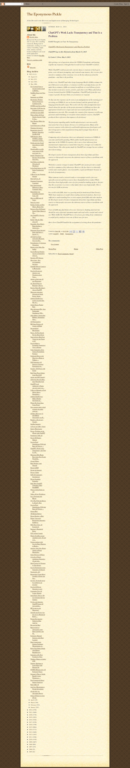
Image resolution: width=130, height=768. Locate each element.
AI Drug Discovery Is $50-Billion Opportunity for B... (37, 415)
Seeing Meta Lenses (36, 429)
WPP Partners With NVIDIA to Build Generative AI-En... (37, 138)
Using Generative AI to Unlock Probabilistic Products (37, 352)
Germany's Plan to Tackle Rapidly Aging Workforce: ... (37, 676)
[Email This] (70, 231)
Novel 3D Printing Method (35, 439)
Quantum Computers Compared (36, 182)
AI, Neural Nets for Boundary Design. (36, 284)
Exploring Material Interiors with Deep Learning (37, 638)
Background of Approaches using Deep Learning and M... (37, 630)
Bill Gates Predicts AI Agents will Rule (36, 325)
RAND (62, 234)
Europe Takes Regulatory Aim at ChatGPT (37, 289)
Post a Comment (55, 244)
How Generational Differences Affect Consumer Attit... (36, 187)
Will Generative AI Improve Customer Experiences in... (36, 364)
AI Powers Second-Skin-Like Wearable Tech (37, 380)
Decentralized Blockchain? (35, 329)
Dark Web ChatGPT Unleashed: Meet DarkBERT (36, 485)
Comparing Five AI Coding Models (36, 592)
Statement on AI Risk (36, 97)
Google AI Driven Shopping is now (36, 588)
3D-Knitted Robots (36, 514)
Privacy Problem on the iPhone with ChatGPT (37, 432)
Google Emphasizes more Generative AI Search (37, 569)
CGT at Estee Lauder (36, 533)
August (33, 77)
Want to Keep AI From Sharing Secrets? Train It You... (37, 117)
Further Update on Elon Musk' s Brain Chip (37, 206)
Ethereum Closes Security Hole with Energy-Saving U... (37, 232)
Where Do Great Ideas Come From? (37, 404)
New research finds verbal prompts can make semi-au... (38, 409)
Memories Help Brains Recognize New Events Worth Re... (38, 457)
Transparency (69, 234)
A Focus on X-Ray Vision (37, 426)
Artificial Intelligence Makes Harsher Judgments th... (36, 398)
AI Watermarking (35, 322)
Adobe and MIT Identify (37, 377)
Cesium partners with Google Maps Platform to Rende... (38, 544)
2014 (30, 729)
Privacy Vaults (34, 472)
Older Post (99, 249)
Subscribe (33, 67)
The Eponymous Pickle (44, 13)
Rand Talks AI (34, 685)
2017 (30, 722)
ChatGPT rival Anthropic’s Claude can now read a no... (37, 386)
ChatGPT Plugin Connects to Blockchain (38, 267)
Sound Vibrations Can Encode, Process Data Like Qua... (37, 157)
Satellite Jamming (35, 424)
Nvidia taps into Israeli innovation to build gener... (37, 145)
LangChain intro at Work (37, 125)
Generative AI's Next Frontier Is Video (36, 656)
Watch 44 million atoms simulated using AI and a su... (38, 538)
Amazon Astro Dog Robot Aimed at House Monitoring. (38, 550)
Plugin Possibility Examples (35, 480)
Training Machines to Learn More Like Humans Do (36, 665)
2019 (30, 717)
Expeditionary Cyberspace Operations (38, 244)
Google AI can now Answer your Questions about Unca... (36, 274)
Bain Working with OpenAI (36, 464)
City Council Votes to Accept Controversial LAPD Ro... (37, 88)
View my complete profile (34, 60)
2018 (30, 720)
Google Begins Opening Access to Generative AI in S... (37, 253)
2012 (30, 734)
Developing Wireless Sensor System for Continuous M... (36, 101)
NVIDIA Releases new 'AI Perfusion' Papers (38, 671)
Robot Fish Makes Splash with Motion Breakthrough (37, 650)
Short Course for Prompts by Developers (37, 564)
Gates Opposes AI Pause (37, 555)
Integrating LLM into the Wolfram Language (37, 109)
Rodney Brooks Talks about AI (36, 221)
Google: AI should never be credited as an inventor (37, 582)
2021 (30, 712)
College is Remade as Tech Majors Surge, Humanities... (38, 392)
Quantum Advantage (36, 128)
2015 (30, 727)
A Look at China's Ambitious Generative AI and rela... (37, 559)
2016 (30, 724)
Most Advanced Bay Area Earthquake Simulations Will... (38, 311)
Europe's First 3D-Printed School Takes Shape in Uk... (38, 211)
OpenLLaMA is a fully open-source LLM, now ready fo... (37, 151)
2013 (30, 732)
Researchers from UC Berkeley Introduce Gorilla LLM (37, 132)
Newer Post (52, 249)
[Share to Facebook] (80, 231)
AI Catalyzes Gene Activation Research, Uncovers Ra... (37, 238)
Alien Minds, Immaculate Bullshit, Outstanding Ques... (37, 317)
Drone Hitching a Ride (37, 516)
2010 (30, 739)
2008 (30, 744)
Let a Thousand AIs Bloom (36, 497)
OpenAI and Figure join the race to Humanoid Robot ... (37, 614)
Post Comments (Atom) (66, 254)
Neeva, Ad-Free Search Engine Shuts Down (37, 334)
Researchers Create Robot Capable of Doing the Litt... (37, 576)
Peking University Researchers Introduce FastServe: (37, 520)
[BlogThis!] (74, 231)
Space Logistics (34, 202)
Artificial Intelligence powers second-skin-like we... (37, 300)
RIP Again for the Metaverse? (35, 609)
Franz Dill (33, 37)
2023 (30, 74)
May (32, 84)
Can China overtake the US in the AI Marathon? (37, 164)
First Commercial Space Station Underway (37, 681)
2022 (30, 710)
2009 (30, 742)
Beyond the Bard (35, 625)
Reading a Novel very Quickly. (36, 421)
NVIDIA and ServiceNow (38, 106)
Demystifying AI (35, 179)
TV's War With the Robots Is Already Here (38, 502)
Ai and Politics (34, 461)
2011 (30, 737)
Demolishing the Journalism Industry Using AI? (37, 194)
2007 (30, 747)
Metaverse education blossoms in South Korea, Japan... (36, 294)
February (33, 705)
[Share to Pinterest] (83, 231)
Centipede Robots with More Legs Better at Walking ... (37, 358)
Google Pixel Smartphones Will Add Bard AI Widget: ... (38, 444)
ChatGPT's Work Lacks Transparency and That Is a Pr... (38, 450)
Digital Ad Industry (36, 470)
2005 (30, 752)
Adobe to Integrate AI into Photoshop (36, 280)
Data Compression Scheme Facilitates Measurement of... (36, 644)
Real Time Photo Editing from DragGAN (37, 374)
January (33, 707)
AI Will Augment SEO (37, 112)
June (32, 82)
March (33, 702)
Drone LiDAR (34, 468)
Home (76, 249)
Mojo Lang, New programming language (35, 262)
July (32, 79)
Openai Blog (34, 511)
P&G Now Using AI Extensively (36, 526)
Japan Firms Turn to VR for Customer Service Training (37, 597)
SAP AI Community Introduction (36, 476)
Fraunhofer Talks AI (36, 435)
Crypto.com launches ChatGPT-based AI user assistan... (36, 604)
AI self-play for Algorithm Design (36, 692)
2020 (30, 715)
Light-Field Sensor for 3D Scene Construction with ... (38, 170)
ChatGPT (56, 234)
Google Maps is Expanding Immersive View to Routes (37, 345)
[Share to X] (77, 231)
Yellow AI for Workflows (37, 494)
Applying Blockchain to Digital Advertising (37, 688)
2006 (30, 749)
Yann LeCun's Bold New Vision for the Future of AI (37, 339)
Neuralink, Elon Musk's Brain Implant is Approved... (37, 226)
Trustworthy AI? (35, 572)
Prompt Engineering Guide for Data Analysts (36, 621)
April (32, 700)
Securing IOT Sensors (36, 258)
